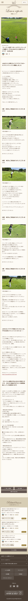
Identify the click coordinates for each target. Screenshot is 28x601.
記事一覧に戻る (14, 491)
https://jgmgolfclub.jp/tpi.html (9, 374)
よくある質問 (7, 570)
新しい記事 (7, 488)
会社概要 (7, 574)
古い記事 (20, 488)
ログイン (24, 2)
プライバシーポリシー (7, 578)
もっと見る (14, 550)
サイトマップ (20, 570)
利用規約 (20, 574)
